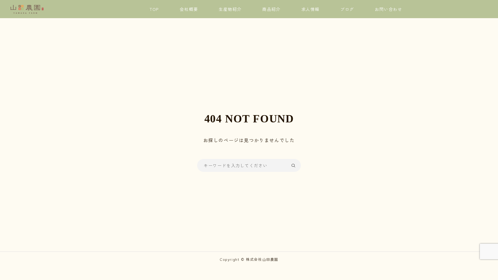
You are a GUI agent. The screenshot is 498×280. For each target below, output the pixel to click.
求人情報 (310, 9)
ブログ (347, 9)
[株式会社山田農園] (27, 9)
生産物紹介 (230, 9)
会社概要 (189, 9)
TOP (154, 9)
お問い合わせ (388, 9)
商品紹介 (271, 9)
